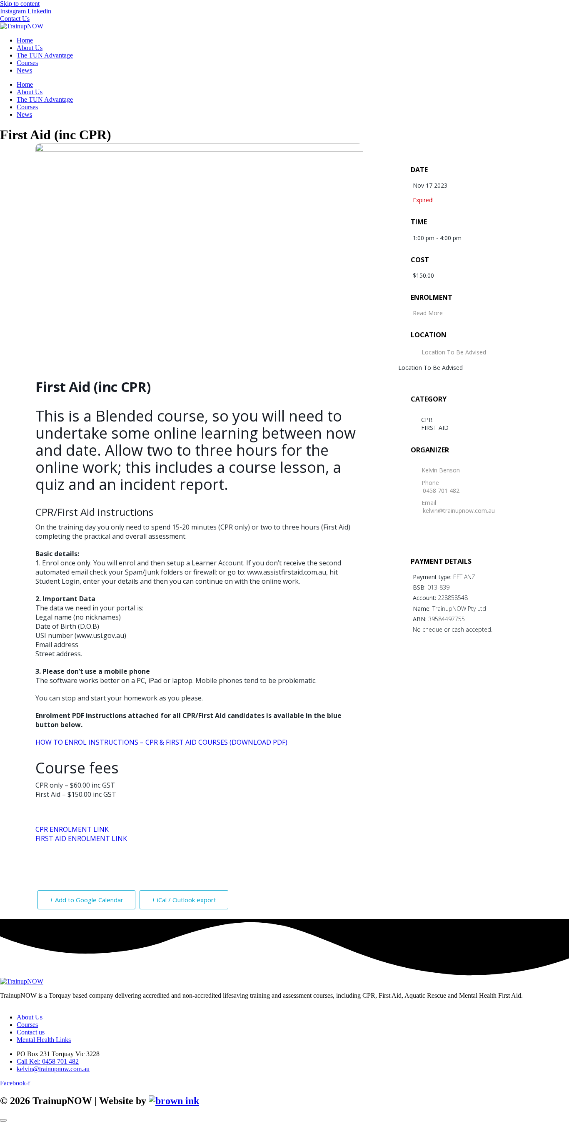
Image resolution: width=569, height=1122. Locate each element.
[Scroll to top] (3, 1120)
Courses (27, 62)
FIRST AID (435, 428)
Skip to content (20, 3)
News (24, 70)
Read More (428, 313)
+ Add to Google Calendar (86, 900)
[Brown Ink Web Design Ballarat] (174, 1101)
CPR (426, 420)
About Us (29, 47)
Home (25, 40)
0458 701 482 (441, 490)
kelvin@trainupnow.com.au (459, 511)
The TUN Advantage (45, 55)
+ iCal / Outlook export (184, 900)
